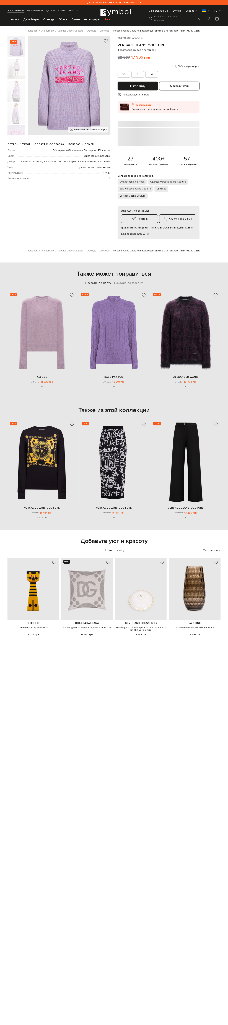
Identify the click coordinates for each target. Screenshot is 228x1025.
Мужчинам (35, 10)
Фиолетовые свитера (132, 181)
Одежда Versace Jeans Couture (168, 181)
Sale (107, 19)
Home (62, 10)
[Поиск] (151, 18)
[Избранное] (207, 19)
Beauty (73, 10)
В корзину (137, 86)
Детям (50, 10)
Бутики (177, 10)
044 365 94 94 (158, 11)
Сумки (75, 19)
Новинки (13, 19)
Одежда (48, 19)
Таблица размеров (189, 66)
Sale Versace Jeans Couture (135, 188)
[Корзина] (217, 19)
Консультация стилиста (136, 94)
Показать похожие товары (90, 129)
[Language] (205, 11)
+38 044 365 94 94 (180, 218)
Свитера (161, 188)
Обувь (63, 19)
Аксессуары (92, 19)
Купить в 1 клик (179, 86)
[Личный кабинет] (198, 19)
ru (215, 10)
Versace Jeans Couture (141, 45)
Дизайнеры (31, 19)
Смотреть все (212, 550)
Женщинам (15, 10)
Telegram (142, 218)
